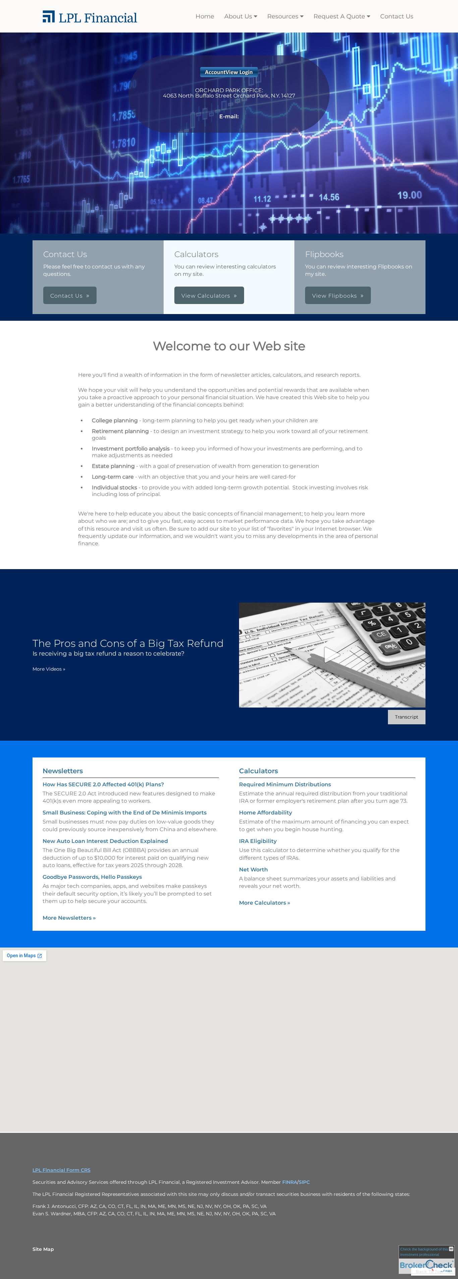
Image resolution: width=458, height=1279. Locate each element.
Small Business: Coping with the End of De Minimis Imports (125, 812)
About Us (238, 16)
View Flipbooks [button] (334, 296)
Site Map (43, 1249)
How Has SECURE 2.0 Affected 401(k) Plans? (103, 784)
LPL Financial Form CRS (62, 1170)
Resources (282, 16)
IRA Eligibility (258, 841)
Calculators (258, 771)
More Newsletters (69, 918)
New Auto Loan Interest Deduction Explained (105, 841)
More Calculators (264, 903)
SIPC (304, 1182)
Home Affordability (265, 812)
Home (204, 16)
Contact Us (396, 16)
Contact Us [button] (66, 296)
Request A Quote (339, 16)
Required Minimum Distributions (285, 784)
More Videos (49, 669)
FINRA (289, 1182)
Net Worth (253, 869)
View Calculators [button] (205, 296)
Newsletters (63, 771)
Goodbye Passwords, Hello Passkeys (92, 877)
